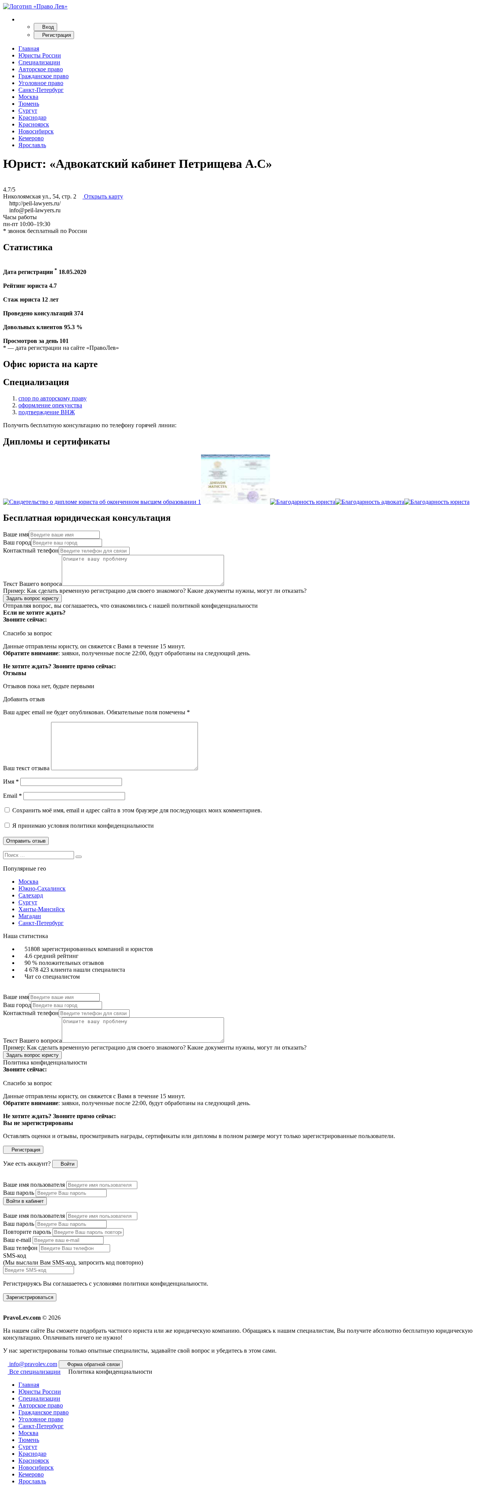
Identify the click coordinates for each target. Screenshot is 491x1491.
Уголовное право (40, 83)
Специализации (39, 62)
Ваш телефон (20, 1248)
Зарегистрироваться (29, 1297)
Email (12, 795)
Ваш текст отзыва (26, 768)
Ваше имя (16, 534)
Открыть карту (102, 196)
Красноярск (33, 124)
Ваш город (17, 542)
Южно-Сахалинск (42, 888)
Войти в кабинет (25, 1201)
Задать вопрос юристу (32, 598)
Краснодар (32, 117)
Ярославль (32, 145)
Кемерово (31, 138)
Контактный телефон (31, 550)
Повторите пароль (27, 1232)
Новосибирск (36, 131)
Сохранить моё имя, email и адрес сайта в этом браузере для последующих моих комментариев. (137, 810)
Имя (11, 781)
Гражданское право (43, 76)
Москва (28, 96)
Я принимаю (82, 825)
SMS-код (73, 1259)
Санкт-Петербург (41, 90)
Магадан (29, 916)
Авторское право (40, 69)
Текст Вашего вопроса (32, 584)
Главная (28, 48)
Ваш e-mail (17, 1240)
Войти (66, 1164)
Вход (47, 27)
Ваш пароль (18, 1192)
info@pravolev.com (32, 1364)
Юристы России (39, 55)
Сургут (27, 110)
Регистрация (56, 35)
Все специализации (34, 1371)
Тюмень (28, 103)
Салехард (30, 895)
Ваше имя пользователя (34, 1184)
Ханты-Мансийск (41, 909)
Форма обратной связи (93, 1364)
